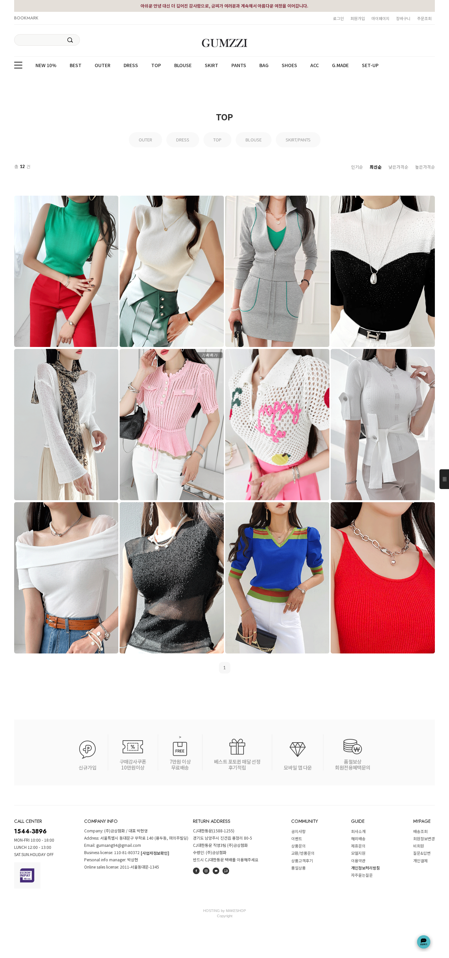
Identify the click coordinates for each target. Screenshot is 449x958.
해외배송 (358, 838)
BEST (76, 65)
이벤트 (296, 838)
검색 (70, 40)
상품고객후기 (302, 860)
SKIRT (211, 65)
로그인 (338, 18)
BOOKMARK (26, 18)
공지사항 (298, 831)
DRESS (131, 65)
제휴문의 (358, 845)
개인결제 (420, 860)
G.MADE (340, 65)
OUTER (102, 65)
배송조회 (420, 831)
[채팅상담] (424, 942)
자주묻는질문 (362, 875)
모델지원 (358, 853)
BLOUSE (183, 65)
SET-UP (370, 65)
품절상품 (298, 868)
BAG (264, 65)
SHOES (289, 65)
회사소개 (358, 831)
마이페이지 (380, 18)
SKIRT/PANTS (298, 139)
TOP (156, 65)
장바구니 (403, 18)
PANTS (238, 65)
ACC (314, 65)
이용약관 (358, 860)
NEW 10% (46, 65)
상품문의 (298, 845)
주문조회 (424, 18)
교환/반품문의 (303, 853)
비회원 (418, 845)
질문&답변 (422, 853)
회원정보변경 (424, 838)
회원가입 (357, 18)
